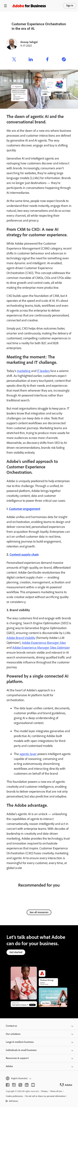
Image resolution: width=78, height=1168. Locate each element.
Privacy (44, 1091)
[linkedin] (26, 1085)
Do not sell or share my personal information (45, 1096)
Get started (15, 952)
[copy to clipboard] (64, 60)
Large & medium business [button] (20, 1042)
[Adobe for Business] (29, 5)
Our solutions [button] (13, 1034)
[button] (39, 1078)
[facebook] (7, 1085)
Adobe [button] (9, 1066)
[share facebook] (47, 60)
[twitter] (20, 1085)
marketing (23, 371)
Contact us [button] (11, 1025)
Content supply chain (24, 555)
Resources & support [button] (17, 1058)
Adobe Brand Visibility (21, 638)
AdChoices (13, 1101)
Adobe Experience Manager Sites (44, 643)
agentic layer (28, 754)
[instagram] (14, 1085)
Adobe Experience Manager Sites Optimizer (41, 648)
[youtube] (33, 1085)
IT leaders (43, 371)
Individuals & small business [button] (21, 1050)
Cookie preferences (14, 1096)
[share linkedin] (31, 60)
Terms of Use (56, 1091)
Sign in (69, 5)
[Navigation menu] (5, 5)
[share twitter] (14, 60)
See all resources (39, 912)
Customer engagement (24, 509)
